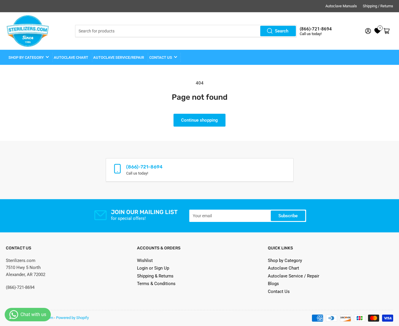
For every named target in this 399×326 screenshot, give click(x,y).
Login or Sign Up (153, 268)
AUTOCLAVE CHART (71, 57)
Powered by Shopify (72, 317)
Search (281, 31)
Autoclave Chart (283, 268)
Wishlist (145, 260)
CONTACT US (160, 57)
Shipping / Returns (378, 6)
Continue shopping (199, 120)
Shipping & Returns (155, 276)
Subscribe (288, 215)
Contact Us (279, 291)
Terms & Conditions (156, 283)
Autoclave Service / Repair (293, 276)
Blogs (273, 283)
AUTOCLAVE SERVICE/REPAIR (118, 57)
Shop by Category (26, 57)
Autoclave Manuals (341, 6)
